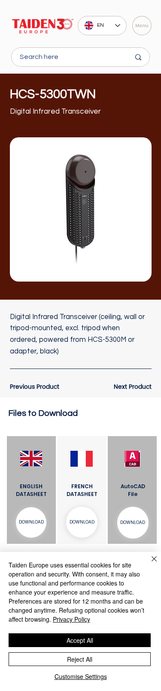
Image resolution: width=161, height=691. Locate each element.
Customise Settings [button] (81, 676)
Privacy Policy (71, 619)
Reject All (79, 659)
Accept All (80, 640)
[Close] (149, 564)
